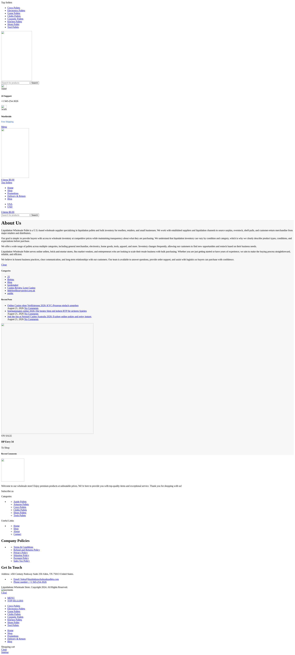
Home (17, 526)
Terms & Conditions (23, 547)
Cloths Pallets (20, 510)
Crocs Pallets (20, 507)
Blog (9, 282)
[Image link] (12, 480)
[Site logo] (16, 79)
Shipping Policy (21, 555)
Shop (16, 528)
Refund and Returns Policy (27, 550)
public (10, 293)
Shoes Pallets (20, 512)
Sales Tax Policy (22, 561)
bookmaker (12, 285)
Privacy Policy (21, 552)
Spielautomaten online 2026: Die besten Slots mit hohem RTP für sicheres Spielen (47, 311)
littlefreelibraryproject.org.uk (21, 290)
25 (8, 276)
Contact (17, 534)
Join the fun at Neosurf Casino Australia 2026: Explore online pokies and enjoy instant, (49, 316)
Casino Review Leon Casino (21, 287)
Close (4, 264)
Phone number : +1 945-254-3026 (30, 582)
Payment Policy (21, 558)
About (17, 531)
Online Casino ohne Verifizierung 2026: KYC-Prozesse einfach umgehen (43, 305)
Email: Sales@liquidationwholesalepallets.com (36, 579)
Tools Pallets (20, 515)
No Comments (31, 308)
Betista (10, 279)
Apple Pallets (20, 501)
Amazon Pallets (21, 504)
